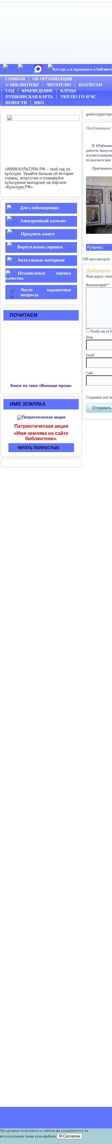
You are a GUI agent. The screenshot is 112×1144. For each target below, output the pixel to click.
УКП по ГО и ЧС (78, 97)
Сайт (89, 373)
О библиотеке (22, 85)
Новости (16, 103)
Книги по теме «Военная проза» (41, 385)
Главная (15, 79)
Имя (89, 337)
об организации (52, 79)
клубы (68, 91)
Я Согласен (69, 1136)
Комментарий (97, 285)
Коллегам (90, 85)
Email (90, 355)
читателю (59, 85)
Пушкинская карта (29, 97)
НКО (39, 103)
